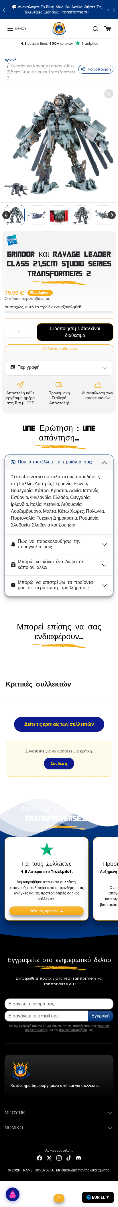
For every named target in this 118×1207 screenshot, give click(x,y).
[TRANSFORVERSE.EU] (59, 28)
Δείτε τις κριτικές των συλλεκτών (59, 724)
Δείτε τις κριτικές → (47, 911)
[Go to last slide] (6, 215)
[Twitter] (49, 1158)
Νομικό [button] (14, 1128)
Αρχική (11, 60)
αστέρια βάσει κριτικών (59, 43)
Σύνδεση (59, 763)
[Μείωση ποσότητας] (10, 332)
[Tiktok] (69, 1158)
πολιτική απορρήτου (73, 1029)
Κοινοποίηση (99, 69)
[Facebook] (39, 1158)
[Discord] (78, 1158)
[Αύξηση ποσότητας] (28, 332)
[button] (16, 28)
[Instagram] (59, 1158)
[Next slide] (112, 215)
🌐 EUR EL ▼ (98, 1197)
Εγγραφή (100, 1016)
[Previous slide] (6, 660)
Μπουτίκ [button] (15, 1113)
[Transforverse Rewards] (12, 1194)
